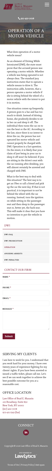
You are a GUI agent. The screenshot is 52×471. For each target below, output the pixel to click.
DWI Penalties (11, 260)
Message (8, 309)
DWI (7, 225)
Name (6, 277)
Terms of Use (13, 465)
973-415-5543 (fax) (11, 412)
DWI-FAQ (8, 234)
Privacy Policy (27, 465)
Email (7, 298)
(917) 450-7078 (10, 409)
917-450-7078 (27, 18)
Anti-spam (39, 465)
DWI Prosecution (13, 241)
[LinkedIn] (26, 432)
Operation (9, 247)
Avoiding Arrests (13, 254)
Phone (7, 288)
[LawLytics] (26, 455)
